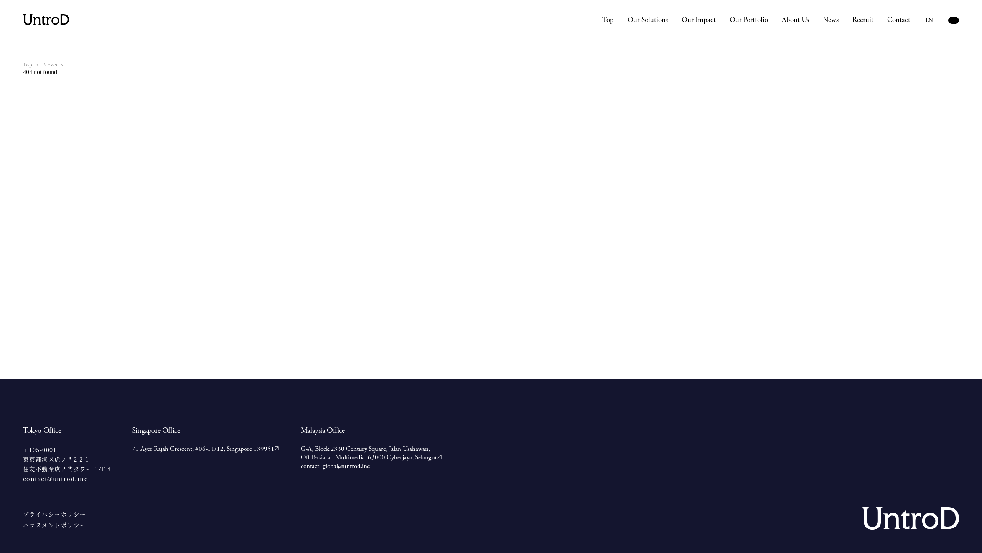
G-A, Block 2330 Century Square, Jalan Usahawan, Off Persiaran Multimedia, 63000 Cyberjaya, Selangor (369, 453)
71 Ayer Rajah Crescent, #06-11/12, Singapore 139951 (203, 449)
